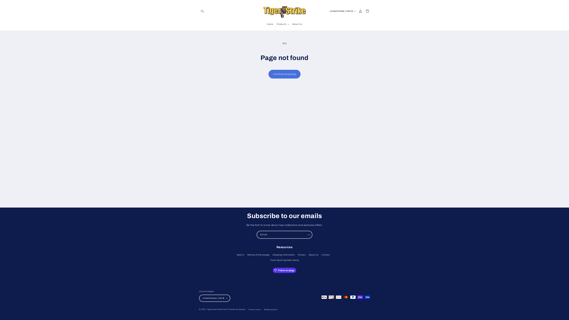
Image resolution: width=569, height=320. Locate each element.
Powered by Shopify (237, 309)
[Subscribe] (308, 235)
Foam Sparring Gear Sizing (284, 260)
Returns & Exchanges (258, 255)
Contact (325, 255)
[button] (202, 11)
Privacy (302, 255)
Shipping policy (271, 309)
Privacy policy (255, 309)
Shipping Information (284, 255)
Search (240, 255)
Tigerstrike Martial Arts (217, 309)
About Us (313, 255)
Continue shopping (284, 74)
